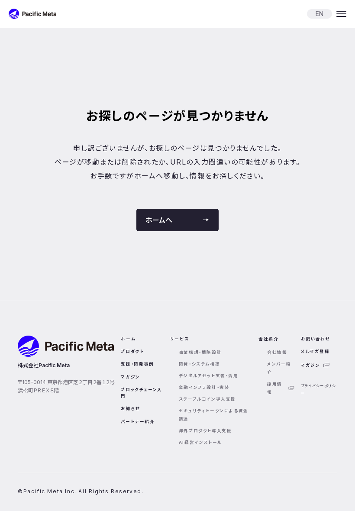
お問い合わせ (316, 338)
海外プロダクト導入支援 (205, 430)
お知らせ (130, 408)
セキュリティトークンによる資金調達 (213, 414)
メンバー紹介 (279, 368)
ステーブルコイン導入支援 (207, 399)
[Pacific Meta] (32, 14)
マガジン (130, 377)
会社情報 (277, 352)
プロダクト (132, 351)
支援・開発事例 (137, 364)
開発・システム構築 (199, 364)
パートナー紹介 (138, 421)
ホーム (128, 338)
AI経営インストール (200, 442)
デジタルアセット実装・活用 (209, 375)
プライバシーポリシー (318, 389)
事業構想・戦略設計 (200, 352)
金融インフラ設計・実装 (204, 387)
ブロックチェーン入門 (141, 392)
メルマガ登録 (315, 351)
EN (319, 13)
